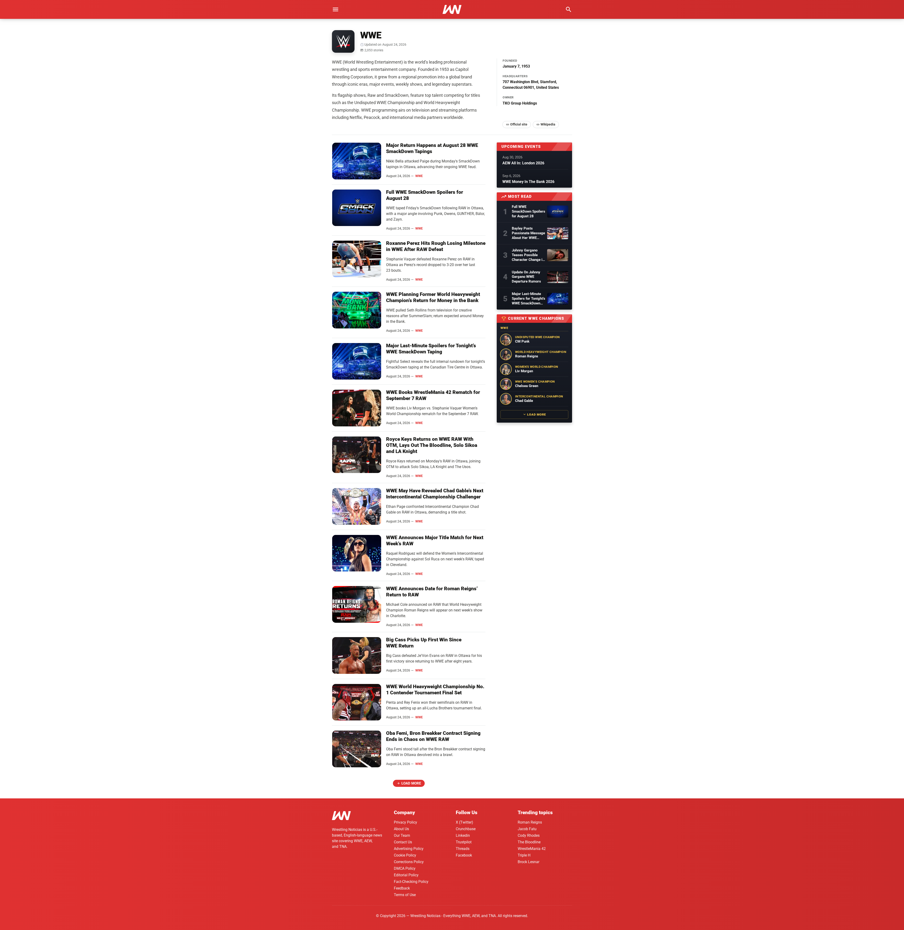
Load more (411, 783)
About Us (401, 829)
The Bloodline (529, 842)
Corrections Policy (409, 862)
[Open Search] (568, 9)
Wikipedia (548, 124)
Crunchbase (466, 829)
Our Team (402, 835)
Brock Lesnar (528, 862)
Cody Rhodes (529, 835)
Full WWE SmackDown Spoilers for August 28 (528, 211)
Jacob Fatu (527, 829)
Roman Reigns (530, 822)
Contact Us (403, 842)
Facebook (464, 855)
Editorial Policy (406, 875)
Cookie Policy (405, 855)
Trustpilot (464, 842)
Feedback (402, 888)
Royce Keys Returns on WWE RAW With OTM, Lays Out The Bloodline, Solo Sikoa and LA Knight (431, 445)
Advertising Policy (409, 848)
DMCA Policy (405, 868)
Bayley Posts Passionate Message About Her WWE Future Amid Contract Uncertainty (528, 233)
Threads (462, 848)
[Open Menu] (335, 9)
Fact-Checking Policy (411, 881)
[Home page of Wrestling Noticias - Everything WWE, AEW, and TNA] (452, 9)
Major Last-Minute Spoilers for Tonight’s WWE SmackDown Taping (528, 299)
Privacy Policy (405, 822)
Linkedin (463, 835)
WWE (419, 176)
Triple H (524, 855)
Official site (518, 124)
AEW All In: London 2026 (523, 163)
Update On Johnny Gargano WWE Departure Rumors (526, 277)
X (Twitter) (464, 822)
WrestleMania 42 (532, 848)
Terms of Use (405, 895)
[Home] (341, 816)
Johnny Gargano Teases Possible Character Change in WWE (528, 255)
